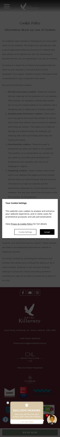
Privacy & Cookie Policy (22, 224)
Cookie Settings (25, 232)
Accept (47, 232)
